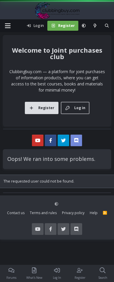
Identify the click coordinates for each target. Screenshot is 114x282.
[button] (83, 26)
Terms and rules (43, 212)
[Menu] (7, 25)
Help (94, 212)
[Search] (107, 26)
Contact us (16, 212)
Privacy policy (73, 212)
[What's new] (95, 26)
